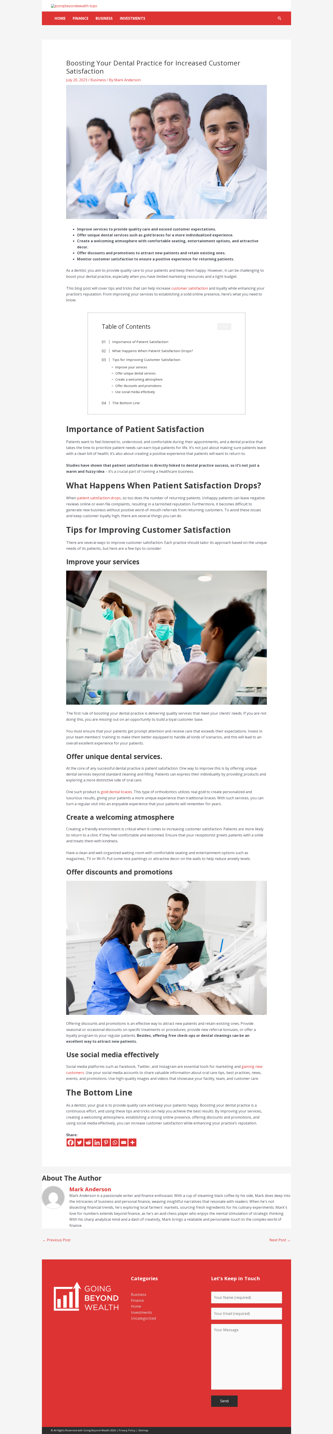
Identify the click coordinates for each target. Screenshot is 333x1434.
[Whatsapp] (115, 1142)
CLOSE (224, 326)
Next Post (280, 1239)
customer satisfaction (189, 288)
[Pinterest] (106, 1142)
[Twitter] (79, 1142)
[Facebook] (71, 1142)
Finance (80, 18)
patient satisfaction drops (99, 497)
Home (60, 18)
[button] (279, 18)
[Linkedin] (97, 1142)
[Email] (124, 1142)
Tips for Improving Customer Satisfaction (146, 359)
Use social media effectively (135, 392)
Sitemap (143, 1430)
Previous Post (56, 1239)
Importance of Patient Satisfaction (140, 341)
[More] (132, 1142)
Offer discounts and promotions (138, 386)
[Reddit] (88, 1142)
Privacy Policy (127, 1430)
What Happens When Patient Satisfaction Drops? (152, 350)
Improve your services (131, 367)
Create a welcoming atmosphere (139, 379)
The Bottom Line (126, 403)
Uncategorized (143, 1318)
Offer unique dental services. (135, 373)
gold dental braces (116, 791)
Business (104, 18)
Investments (132, 18)
